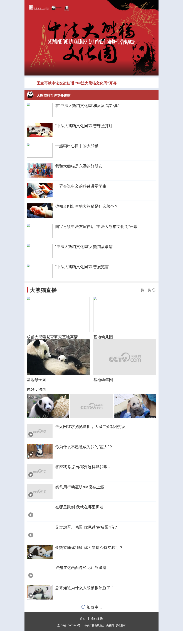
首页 (83, 618)
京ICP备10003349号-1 (70, 625)
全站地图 (97, 618)
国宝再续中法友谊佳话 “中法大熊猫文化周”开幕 (77, 83)
